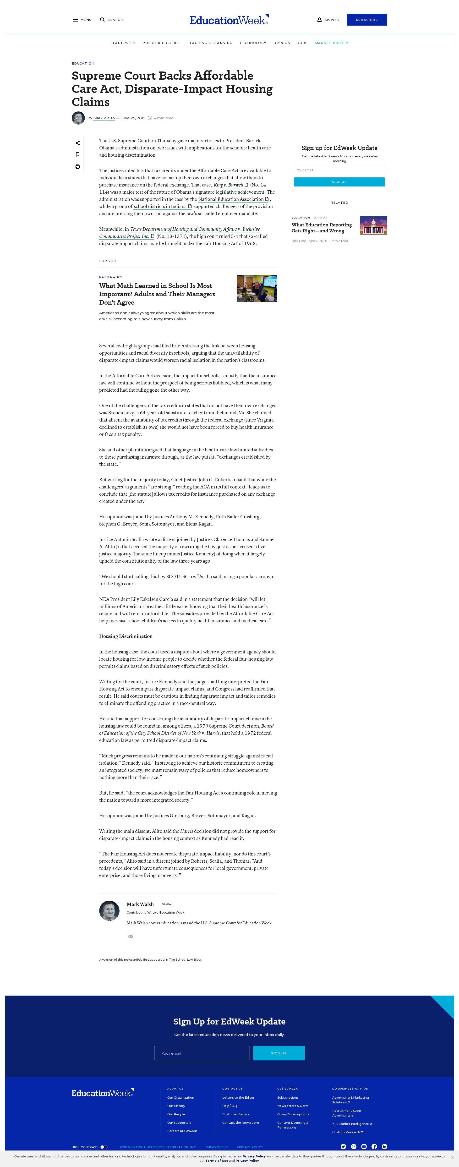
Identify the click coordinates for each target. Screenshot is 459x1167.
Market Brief (330, 43)
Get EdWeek (287, 1088)
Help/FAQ (229, 1106)
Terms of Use (216, 1147)
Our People (176, 1114)
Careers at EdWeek (182, 1131)
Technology (253, 43)
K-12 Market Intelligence (351, 1124)
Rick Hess (299, 241)
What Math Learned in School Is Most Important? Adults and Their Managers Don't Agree (157, 294)
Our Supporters (179, 1122)
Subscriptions (288, 1097)
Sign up (279, 1053)
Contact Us (232, 1088)
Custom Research (346, 1132)
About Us (175, 1088)
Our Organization (180, 1097)
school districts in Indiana (160, 206)
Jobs (303, 43)
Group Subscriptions (293, 1114)
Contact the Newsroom (240, 1122)
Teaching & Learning (210, 43)
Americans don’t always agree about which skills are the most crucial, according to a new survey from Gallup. (156, 316)
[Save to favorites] (77, 155)
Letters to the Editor (238, 1097)
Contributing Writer (142, 912)
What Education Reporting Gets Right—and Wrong (322, 228)
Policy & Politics (161, 43)
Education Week (171, 912)
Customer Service (236, 1114)
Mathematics (110, 277)
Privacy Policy (250, 1147)
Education (83, 63)
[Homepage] (229, 19)
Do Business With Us (350, 1088)
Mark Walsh (104, 118)
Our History (176, 1106)
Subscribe (367, 20)
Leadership (122, 43)
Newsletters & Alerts (293, 1106)
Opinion (281, 43)
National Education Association (231, 199)
